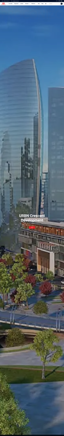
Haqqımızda (16, 3)
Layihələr (21, 3)
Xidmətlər (27, 3)
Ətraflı (32, 225)
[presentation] (2, 221)
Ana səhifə (10, 3)
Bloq (39, 3)
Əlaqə (42, 3)
